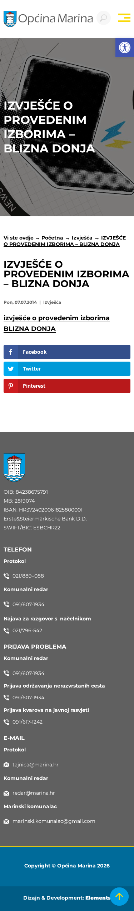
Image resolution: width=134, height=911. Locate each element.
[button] (124, 47)
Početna (52, 238)
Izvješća (82, 238)
